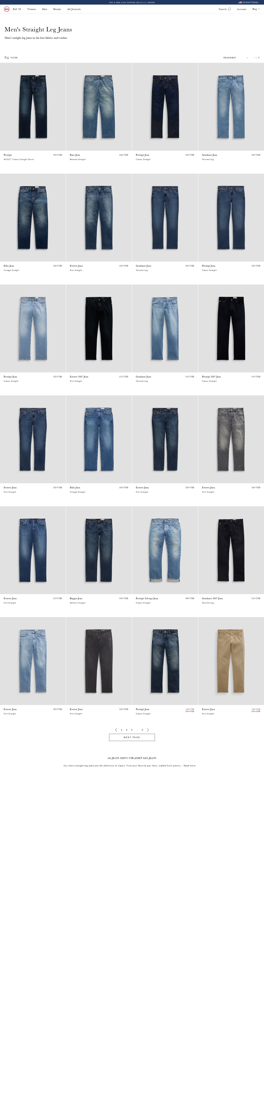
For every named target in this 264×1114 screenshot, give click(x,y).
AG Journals (74, 9)
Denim (57, 9)
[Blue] (5, 147)
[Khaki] (75, 702)
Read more (190, 765)
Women (31, 9)
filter (14, 58)
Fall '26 (17, 9)
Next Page (132, 737)
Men (44, 9)
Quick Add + (55, 148)
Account (241, 9)
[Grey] (204, 480)
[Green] (79, 702)
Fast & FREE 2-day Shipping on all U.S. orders (132, 2)
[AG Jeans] (7, 9)
